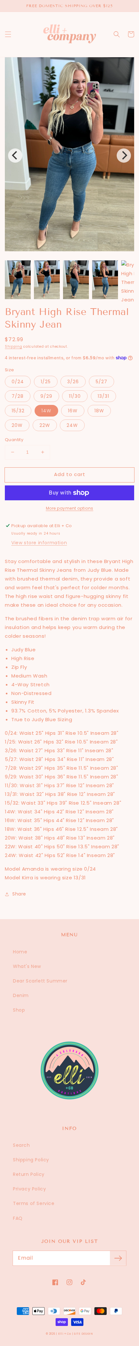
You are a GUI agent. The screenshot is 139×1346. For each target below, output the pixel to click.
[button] (8, 34)
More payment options (69, 508)
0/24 (18, 381)
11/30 (75, 396)
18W (99, 410)
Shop (19, 1010)
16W (73, 410)
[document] (69, 155)
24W (72, 425)
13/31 (103, 396)
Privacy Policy (29, 1189)
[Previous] (15, 155)
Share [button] (19, 894)
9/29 (46, 396)
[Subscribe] (118, 1258)
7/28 (18, 396)
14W (46, 410)
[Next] (124, 155)
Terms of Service (34, 1203)
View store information (39, 542)
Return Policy (29, 1174)
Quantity (14, 440)
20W (17, 425)
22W (44, 425)
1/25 (46, 381)
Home (20, 952)
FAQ (18, 1218)
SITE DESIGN (83, 1334)
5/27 (101, 381)
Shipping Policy (31, 1159)
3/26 (73, 381)
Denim (21, 995)
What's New (27, 966)
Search (21, 1145)
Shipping (13, 346)
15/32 (18, 410)
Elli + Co (64, 1334)
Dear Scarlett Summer (40, 981)
